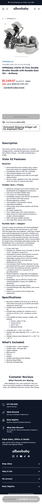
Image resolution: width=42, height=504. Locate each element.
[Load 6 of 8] (23, 56)
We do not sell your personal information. (21, 494)
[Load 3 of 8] (18, 56)
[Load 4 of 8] (20, 56)
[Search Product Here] (7, 9)
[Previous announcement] (3, 2)
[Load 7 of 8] (25, 56)
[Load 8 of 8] (27, 56)
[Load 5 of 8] (22, 56)
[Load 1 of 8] (15, 56)
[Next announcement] (39, 2)
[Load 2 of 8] (17, 56)
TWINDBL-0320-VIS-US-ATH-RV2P (15, 65)
